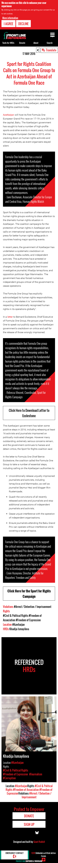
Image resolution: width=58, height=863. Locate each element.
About (35, 42)
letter (10, 316)
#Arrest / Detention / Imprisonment (32, 607)
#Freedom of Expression (28, 620)
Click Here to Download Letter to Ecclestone (29, 413)
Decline (23, 23)
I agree (8, 23)
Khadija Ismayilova (19, 629)
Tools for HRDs (8, 42)
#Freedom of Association (26, 790)
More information (10, 18)
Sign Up (29, 824)
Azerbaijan (8, 114)
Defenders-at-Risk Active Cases (43, 854)
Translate (51, 50)
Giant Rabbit (39, 842)
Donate (22, 42)
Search (49, 42)
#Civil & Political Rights (15, 616)
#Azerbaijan (18, 624)
